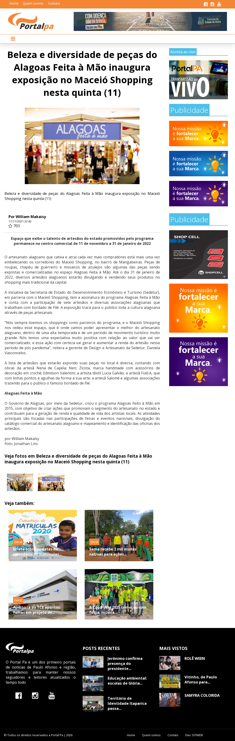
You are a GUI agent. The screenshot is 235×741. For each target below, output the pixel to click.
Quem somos (33, 3)
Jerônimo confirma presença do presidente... (125, 663)
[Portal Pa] (41, 22)
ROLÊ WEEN (195, 658)
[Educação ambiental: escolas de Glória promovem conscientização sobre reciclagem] (93, 683)
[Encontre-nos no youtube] (51, 695)
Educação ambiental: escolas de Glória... (127, 681)
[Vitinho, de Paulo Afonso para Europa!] (169, 681)
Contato (54, 3)
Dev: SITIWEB (194, 735)
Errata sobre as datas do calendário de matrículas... (37, 552)
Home (13, 3)
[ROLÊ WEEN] (169, 663)
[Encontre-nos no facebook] (18, 695)
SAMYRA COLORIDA (202, 695)
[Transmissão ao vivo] (198, 80)
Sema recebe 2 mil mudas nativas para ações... (112, 552)
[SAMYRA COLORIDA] (169, 700)
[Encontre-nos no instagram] (35, 695)
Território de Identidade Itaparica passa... (127, 703)
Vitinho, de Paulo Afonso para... (201, 680)
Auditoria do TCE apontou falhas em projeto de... (36, 610)
